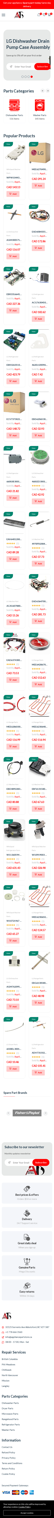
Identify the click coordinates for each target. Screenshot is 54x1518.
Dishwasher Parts (14, 115)
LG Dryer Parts (12, 1044)
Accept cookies (27, 1513)
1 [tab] (22, 77)
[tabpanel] (27, 55)
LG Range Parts (37, 660)
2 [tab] (25, 77)
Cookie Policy (24, 1507)
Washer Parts (39, 115)
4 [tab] (32, 77)
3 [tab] (29, 77)
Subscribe (42, 72)
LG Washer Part (38, 539)
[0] (39, 15)
